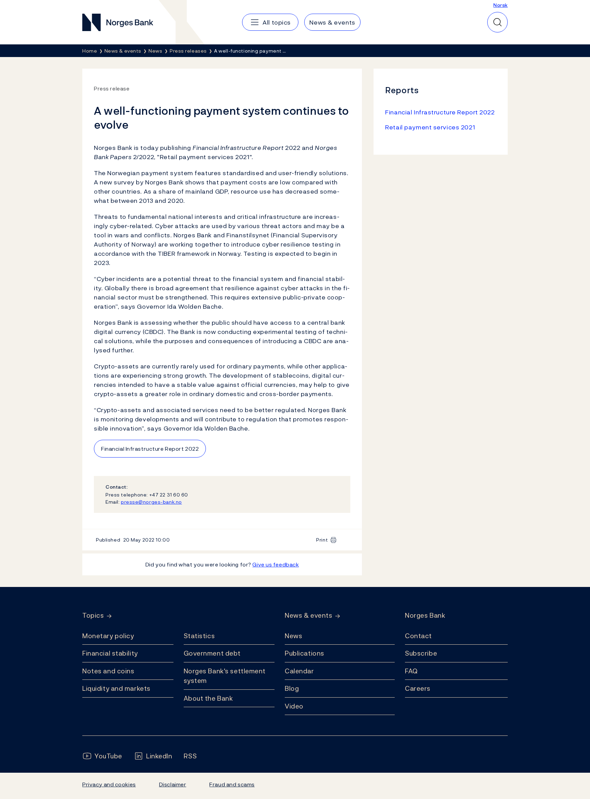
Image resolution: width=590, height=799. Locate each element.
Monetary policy (108, 636)
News (293, 636)
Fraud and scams (231, 784)
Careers (418, 688)
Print (322, 539)
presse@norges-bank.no (151, 501)
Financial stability (110, 653)
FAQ (411, 671)
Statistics (199, 636)
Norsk (500, 5)
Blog (292, 688)
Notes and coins (108, 671)
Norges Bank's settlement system (225, 676)
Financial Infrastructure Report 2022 (150, 449)
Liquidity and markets (116, 688)
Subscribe (421, 653)
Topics (93, 615)
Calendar (299, 671)
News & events (308, 615)
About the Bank (208, 698)
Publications (304, 653)
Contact (418, 636)
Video (294, 706)
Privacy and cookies (109, 784)
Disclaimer (172, 784)
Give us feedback (275, 564)
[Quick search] (497, 22)
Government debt (212, 653)
